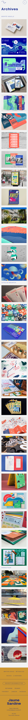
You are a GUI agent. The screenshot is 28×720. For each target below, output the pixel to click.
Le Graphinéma (17, 675)
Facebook (23, 691)
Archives (9, 675)
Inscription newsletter (14, 683)
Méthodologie (20, 671)
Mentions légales (9, 671)
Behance (17, 688)
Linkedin (14, 691)
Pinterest (5, 691)
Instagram (8, 688)
